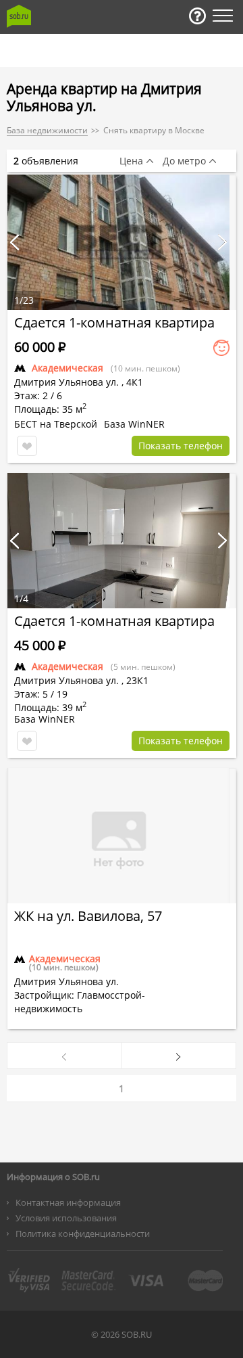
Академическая (67, 367)
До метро (184, 161)
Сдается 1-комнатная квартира (114, 322)
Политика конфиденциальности (83, 1233)
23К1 (137, 680)
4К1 (134, 382)
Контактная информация (68, 1202)
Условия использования (66, 1218)
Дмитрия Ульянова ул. (66, 382)
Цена (131, 161)
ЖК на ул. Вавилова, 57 (88, 916)
